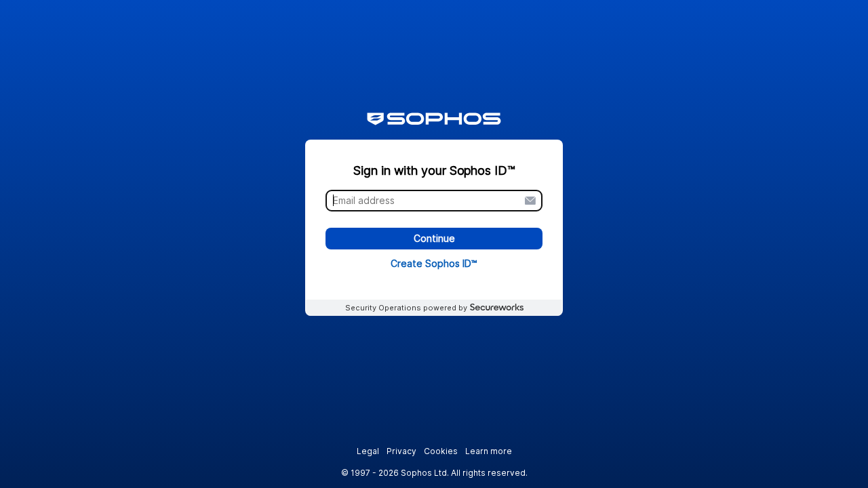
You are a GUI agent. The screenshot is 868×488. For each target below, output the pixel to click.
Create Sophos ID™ (434, 263)
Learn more (488, 451)
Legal (368, 451)
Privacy (401, 451)
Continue (434, 239)
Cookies (441, 451)
